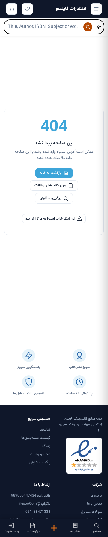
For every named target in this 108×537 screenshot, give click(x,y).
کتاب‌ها (45, 429)
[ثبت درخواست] (53, 528)
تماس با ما (94, 503)
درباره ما (96, 495)
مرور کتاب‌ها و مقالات (50, 185)
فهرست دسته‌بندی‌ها (35, 438)
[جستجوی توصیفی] (98, 26)
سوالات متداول (91, 512)
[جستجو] (87, 26)
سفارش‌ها (75, 531)
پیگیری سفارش (50, 198)
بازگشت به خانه (51, 173)
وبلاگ (46, 446)
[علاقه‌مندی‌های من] (27, 9)
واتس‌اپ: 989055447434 (30, 495)
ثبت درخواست (40, 454)
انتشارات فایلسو (71, 9)
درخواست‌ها (33, 531)
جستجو (97, 531)
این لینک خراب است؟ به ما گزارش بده (50, 218)
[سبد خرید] (11, 9)
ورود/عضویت (11, 531)
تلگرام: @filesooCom (34, 503)
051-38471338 (38, 512)
